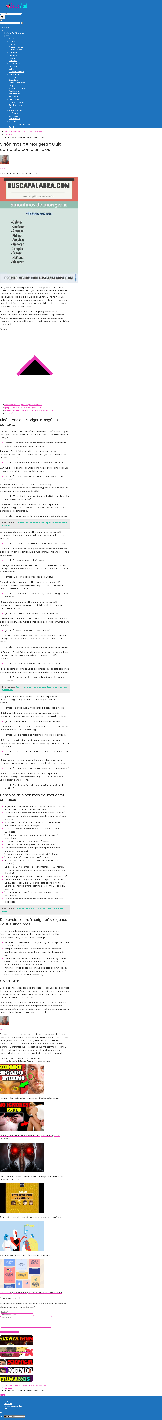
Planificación (14, 91)
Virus (11, 107)
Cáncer (12, 44)
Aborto (12, 41)
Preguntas (8, 1408)
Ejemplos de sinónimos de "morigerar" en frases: (24, 407)
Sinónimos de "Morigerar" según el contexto (23, 404)
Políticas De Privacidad (14, 33)
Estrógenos (14, 113)
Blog (2, 1416)
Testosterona (14, 63)
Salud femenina (15, 105)
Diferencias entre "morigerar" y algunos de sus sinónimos (28, 410)
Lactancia (13, 55)
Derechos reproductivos (19, 124)
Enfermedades (15, 116)
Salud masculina (16, 110)
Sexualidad (13, 80)
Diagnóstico (14, 85)
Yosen (3, 168)
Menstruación (15, 74)
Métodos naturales (17, 83)
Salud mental (14, 118)
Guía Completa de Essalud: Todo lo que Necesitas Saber (27, 1061)
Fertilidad (13, 60)
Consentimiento (16, 49)
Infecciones (14, 99)
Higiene (12, 58)
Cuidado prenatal (16, 71)
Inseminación (14, 77)
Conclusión (9, 413)
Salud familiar (14, 94)
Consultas (13, 52)
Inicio (6, 27)
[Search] (2, 17)
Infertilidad (13, 66)
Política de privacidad (13, 1406)
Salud (11, 127)
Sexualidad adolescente (19, 88)
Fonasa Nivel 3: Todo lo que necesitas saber (22, 1058)
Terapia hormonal (16, 102)
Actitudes (13, 38)
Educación (13, 121)
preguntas (8, 36)
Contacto (8, 30)
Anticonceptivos (16, 47)
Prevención (13, 96)
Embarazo (13, 69)
